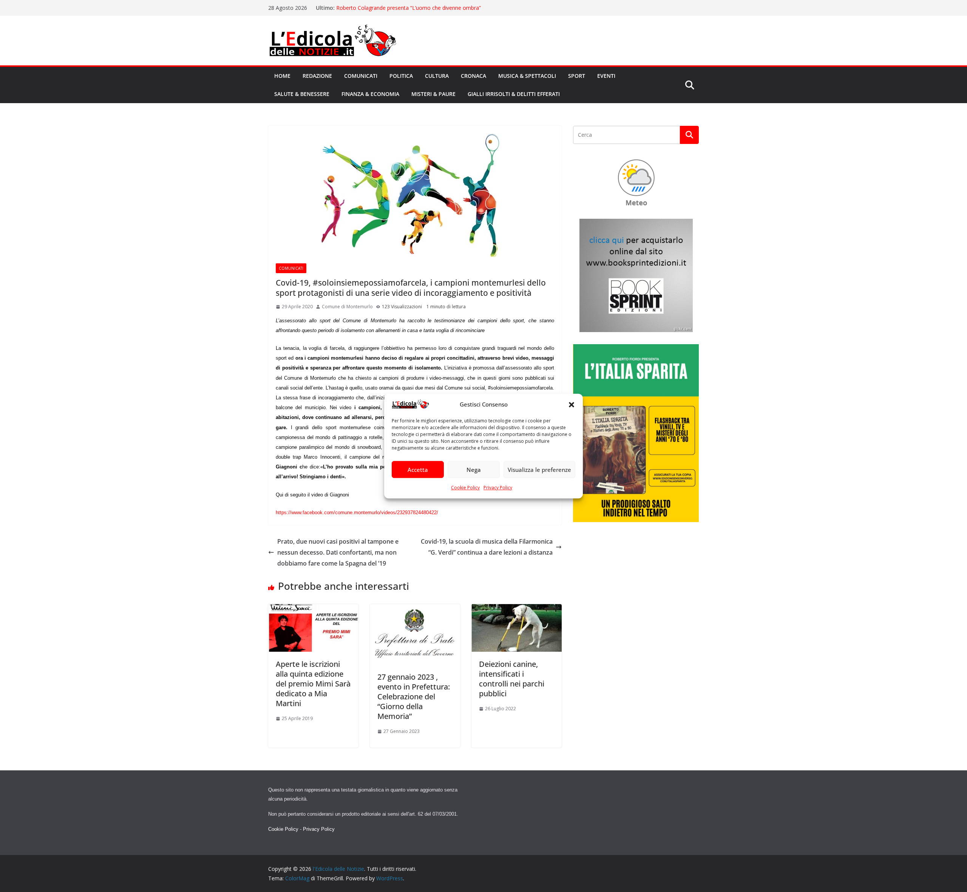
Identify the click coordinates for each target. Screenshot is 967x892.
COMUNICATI (291, 268)
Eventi (606, 75)
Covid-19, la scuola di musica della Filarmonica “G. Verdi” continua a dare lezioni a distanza (487, 547)
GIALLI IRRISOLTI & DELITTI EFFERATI (514, 93)
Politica (401, 75)
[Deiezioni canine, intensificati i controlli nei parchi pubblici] (516, 609)
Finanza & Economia (370, 93)
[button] (571, 404)
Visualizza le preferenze (539, 469)
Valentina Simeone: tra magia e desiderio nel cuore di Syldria (409, 7)
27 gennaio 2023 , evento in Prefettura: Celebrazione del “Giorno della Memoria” (413, 696)
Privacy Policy (498, 488)
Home (282, 75)
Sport (576, 75)
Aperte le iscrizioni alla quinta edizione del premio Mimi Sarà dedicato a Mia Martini (313, 683)
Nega (474, 469)
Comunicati (360, 75)
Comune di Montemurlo (347, 306)
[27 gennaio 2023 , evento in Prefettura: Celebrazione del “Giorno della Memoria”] (415, 609)
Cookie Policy (465, 488)
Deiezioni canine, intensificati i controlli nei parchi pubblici (511, 679)
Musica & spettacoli (527, 75)
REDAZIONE (317, 75)
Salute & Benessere (301, 93)
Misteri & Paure (433, 93)
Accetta (418, 469)
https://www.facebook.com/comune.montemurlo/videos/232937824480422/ (357, 512)
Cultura (437, 75)
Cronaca (473, 75)
